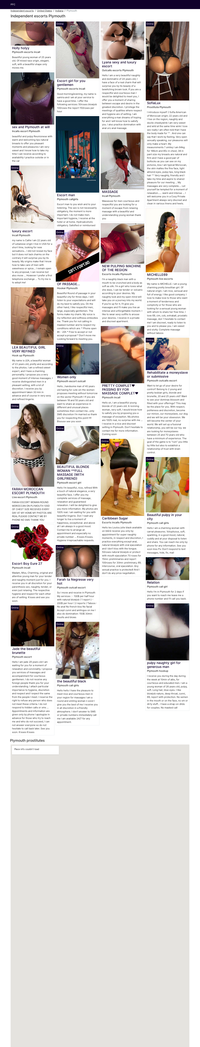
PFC (13, 4)
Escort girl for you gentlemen (71, 83)
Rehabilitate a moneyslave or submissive (167, 374)
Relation (153, 582)
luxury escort (22, 231)
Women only (66, 377)
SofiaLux (153, 103)
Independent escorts (22, 10)
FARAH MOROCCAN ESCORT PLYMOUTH (28, 491)
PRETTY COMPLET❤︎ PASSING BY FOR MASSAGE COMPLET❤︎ (120, 389)
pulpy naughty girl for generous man (164, 665)
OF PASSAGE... (68, 284)
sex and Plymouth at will (31, 127)
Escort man (66, 195)
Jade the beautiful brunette (26, 651)
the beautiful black (71, 681)
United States (44, 10)
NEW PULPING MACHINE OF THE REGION (121, 268)
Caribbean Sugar (115, 518)
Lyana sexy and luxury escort (119, 64)
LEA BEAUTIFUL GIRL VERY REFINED (29, 349)
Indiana (59, 10)
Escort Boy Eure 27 (27, 563)
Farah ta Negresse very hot (75, 581)
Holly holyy (20, 48)
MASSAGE (110, 192)
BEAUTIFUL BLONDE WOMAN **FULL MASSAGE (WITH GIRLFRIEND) (73, 472)
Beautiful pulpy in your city (164, 517)
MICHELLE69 (157, 275)
